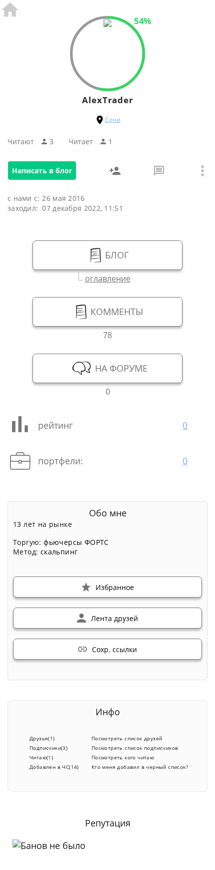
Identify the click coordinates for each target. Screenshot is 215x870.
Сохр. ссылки (114, 649)
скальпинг (59, 551)
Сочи (113, 119)
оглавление (107, 277)
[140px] (108, 24)
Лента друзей (114, 618)
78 (107, 334)
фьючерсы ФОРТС (76, 542)
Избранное (115, 587)
